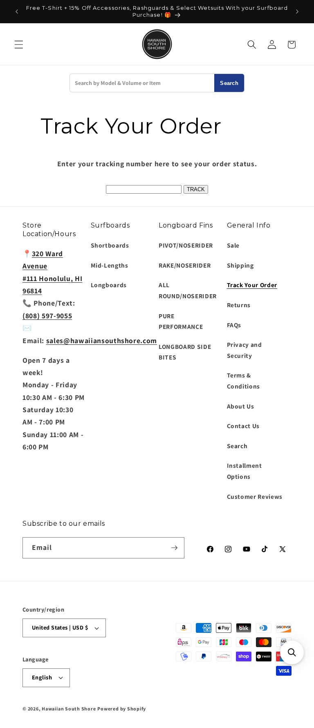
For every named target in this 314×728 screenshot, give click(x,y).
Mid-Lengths (109, 265)
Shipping (240, 265)
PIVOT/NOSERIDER (186, 245)
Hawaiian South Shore (69, 709)
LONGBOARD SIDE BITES (185, 352)
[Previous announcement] (17, 11)
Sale (233, 245)
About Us (240, 406)
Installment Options (244, 470)
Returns (239, 305)
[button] (19, 44)
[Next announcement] (297, 11)
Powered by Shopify (121, 709)
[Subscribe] (174, 547)
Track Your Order (252, 285)
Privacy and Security (244, 350)
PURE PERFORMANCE (181, 321)
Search (229, 83)
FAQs (234, 325)
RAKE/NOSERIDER (185, 265)
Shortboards (110, 245)
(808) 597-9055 (47, 315)
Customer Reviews (255, 496)
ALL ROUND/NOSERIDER (188, 290)
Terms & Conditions (243, 380)
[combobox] (142, 83)
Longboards (109, 285)
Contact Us (243, 426)
